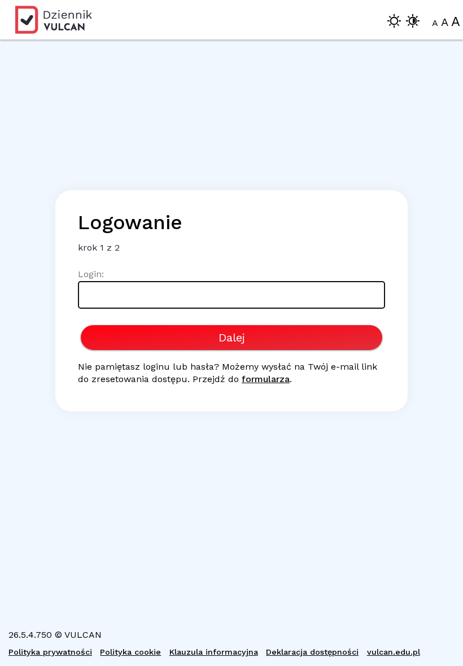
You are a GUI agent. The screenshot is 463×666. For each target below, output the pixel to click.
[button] (394, 23)
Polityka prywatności (50, 651)
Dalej (232, 337)
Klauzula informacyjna (213, 651)
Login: (91, 274)
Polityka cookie (130, 651)
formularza (266, 379)
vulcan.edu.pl (393, 651)
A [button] (435, 23)
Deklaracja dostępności (312, 651)
